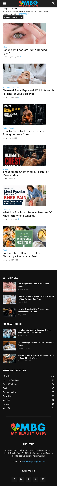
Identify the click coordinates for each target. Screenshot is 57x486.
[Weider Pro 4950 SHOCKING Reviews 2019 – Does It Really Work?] (9, 358)
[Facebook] (14, 479)
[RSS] (35, 479)
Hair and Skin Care (11, 87)
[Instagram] (21, 479)
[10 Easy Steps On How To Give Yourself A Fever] (9, 345)
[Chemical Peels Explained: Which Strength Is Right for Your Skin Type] (28, 74)
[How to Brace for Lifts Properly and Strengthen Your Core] (28, 114)
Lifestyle (6, 47)
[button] (4, 3)
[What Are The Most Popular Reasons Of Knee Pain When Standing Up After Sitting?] (28, 195)
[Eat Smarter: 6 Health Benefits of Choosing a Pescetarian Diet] (28, 236)
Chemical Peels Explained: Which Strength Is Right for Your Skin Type (28, 92)
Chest (5, 169)
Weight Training (9, 128)
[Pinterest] (28, 479)
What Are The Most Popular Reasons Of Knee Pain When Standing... (27, 214)
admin (5, 57)
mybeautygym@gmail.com (33, 461)
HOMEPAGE (23, 14)
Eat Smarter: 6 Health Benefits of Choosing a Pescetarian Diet (23, 255)
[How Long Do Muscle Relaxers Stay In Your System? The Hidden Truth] (9, 333)
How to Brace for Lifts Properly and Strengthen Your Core (24, 133)
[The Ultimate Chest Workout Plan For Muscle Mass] (28, 155)
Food (5, 250)
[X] (42, 479)
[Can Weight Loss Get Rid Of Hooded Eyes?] (28, 33)
